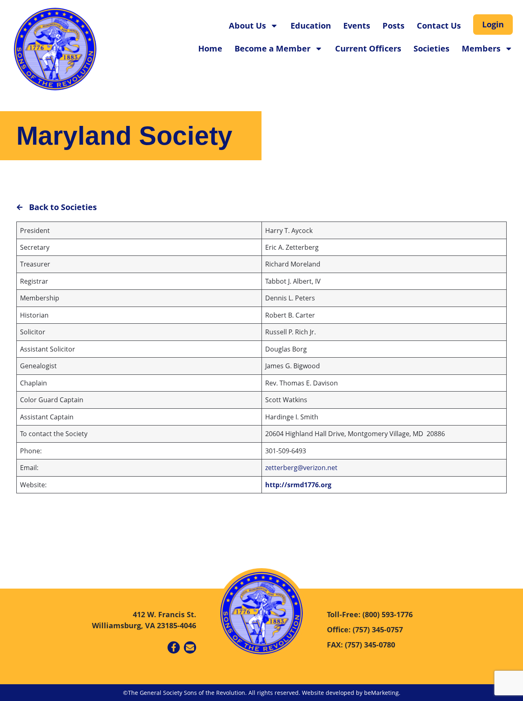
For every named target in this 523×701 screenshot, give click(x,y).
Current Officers (368, 48)
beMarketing (381, 693)
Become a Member (273, 48)
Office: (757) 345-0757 (365, 629)
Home (210, 48)
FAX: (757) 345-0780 (361, 644)
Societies (431, 48)
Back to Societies (63, 207)
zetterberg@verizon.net (301, 467)
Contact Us (439, 25)
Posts (393, 25)
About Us (247, 25)
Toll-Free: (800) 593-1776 (370, 614)
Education (311, 25)
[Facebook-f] (174, 647)
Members (481, 48)
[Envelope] (190, 647)
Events (356, 25)
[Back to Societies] (19, 207)
